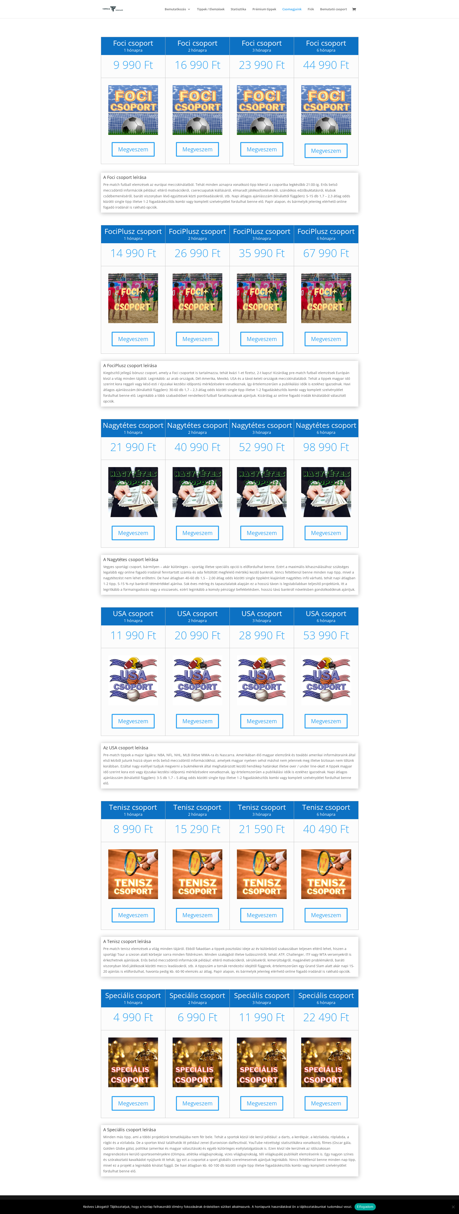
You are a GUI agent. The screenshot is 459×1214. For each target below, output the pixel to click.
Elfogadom (365, 1206)
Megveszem (133, 149)
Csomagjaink (291, 9)
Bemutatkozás (175, 9)
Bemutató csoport (333, 9)
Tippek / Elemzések (210, 9)
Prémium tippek (264, 9)
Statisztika (238, 9)
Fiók (311, 9)
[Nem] (453, 1206)
